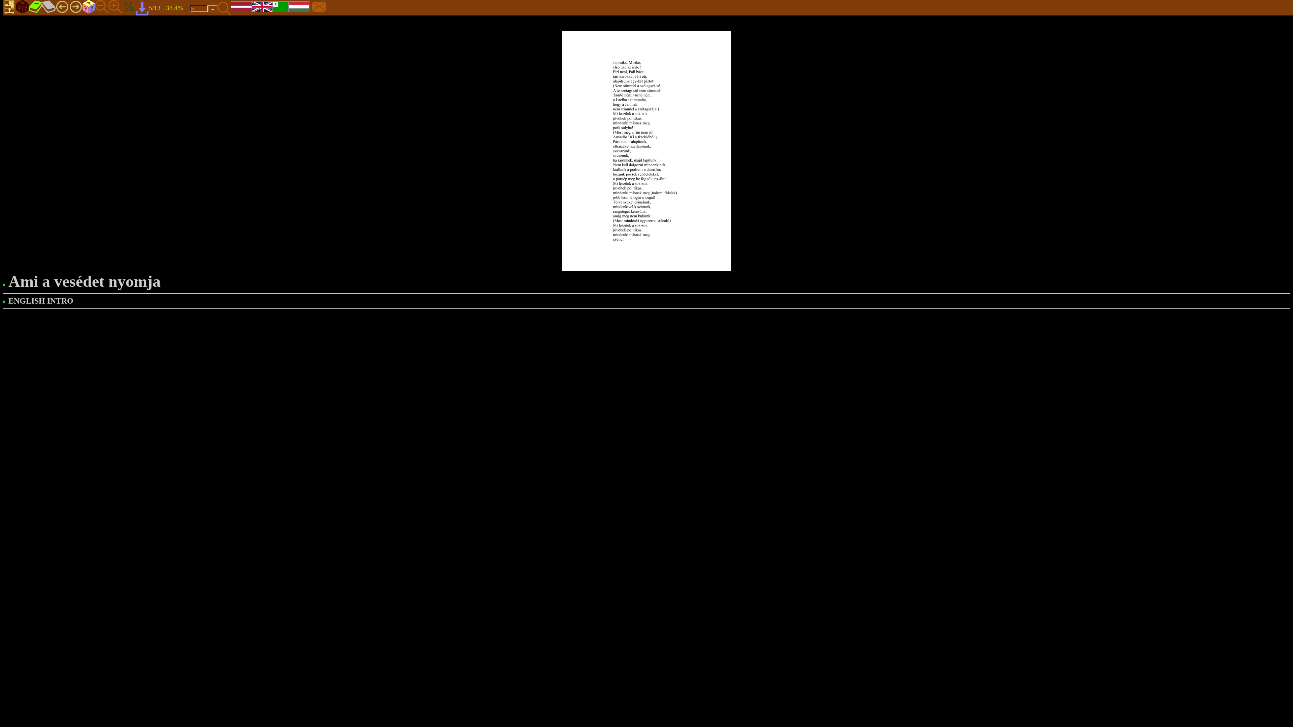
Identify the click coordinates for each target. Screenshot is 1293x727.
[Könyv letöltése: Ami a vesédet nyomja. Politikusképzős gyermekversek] (142, 8)
